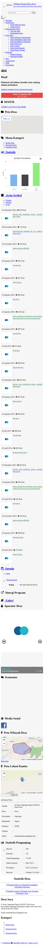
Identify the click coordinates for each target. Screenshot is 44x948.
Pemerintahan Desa (13, 29)
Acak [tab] (8, 205)
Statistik (9, 152)
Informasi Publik (16, 57)
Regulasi (9, 52)
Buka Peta (5, 761)
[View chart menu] (40, 158)
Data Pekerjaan (16, 44)
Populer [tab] (8, 202)
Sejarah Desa (15, 27)
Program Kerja (11, 145)
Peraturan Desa (11, 147)
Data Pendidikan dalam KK (20, 40)
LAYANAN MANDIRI (17, 107)
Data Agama (15, 46)
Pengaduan (10, 65)
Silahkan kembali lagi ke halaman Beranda (17, 89)
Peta (7, 59)
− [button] (4, 743)
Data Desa (9, 35)
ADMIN (4, 107)
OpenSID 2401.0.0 (20, 943)
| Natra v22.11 (33, 943)
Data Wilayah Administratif (20, 37)
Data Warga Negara (17, 50)
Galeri (8, 600)
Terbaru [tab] (8, 200)
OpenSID (39, 759)
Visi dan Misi (15, 31)
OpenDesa (7, 943)
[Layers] (40, 740)
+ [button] (4, 739)
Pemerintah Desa (16, 33)
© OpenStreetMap (31, 759)
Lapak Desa (10, 61)
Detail (13, 795)
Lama (8, 574)
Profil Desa (10, 23)
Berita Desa (10, 143)
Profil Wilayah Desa (17, 25)
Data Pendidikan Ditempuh (20, 42)
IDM (7, 63)
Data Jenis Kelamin (17, 48)
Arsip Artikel (13, 195)
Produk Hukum (16, 54)
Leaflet (23, 759)
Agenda (9, 568)
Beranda (9, 21)
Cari (33, 13)
